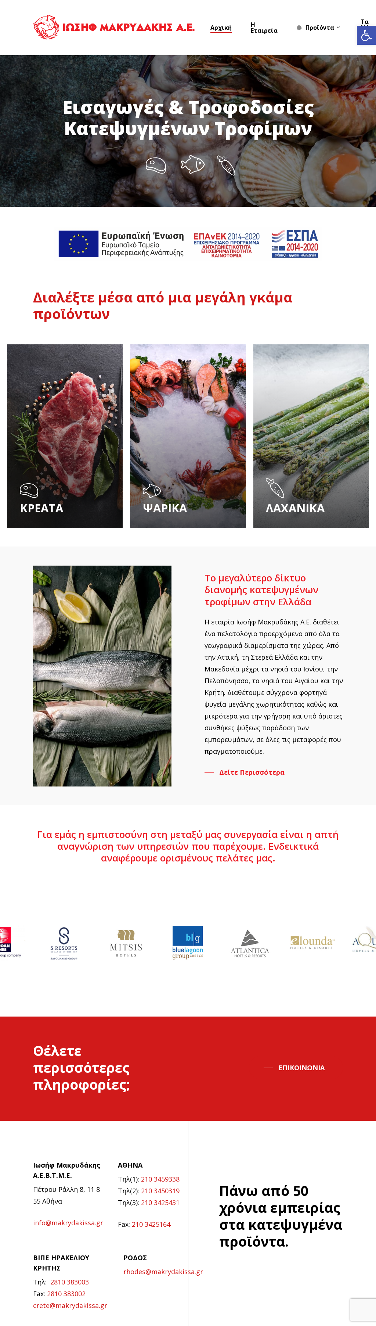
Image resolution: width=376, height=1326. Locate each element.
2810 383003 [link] (69, 1281)
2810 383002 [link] (66, 1293)
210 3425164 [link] (151, 1224)
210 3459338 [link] (160, 1179)
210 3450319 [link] (160, 1190)
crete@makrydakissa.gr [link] (70, 1305)
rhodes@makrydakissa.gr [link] (163, 1271)
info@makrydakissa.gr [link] (68, 1222)
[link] (366, 35)
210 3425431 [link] (160, 1202)
